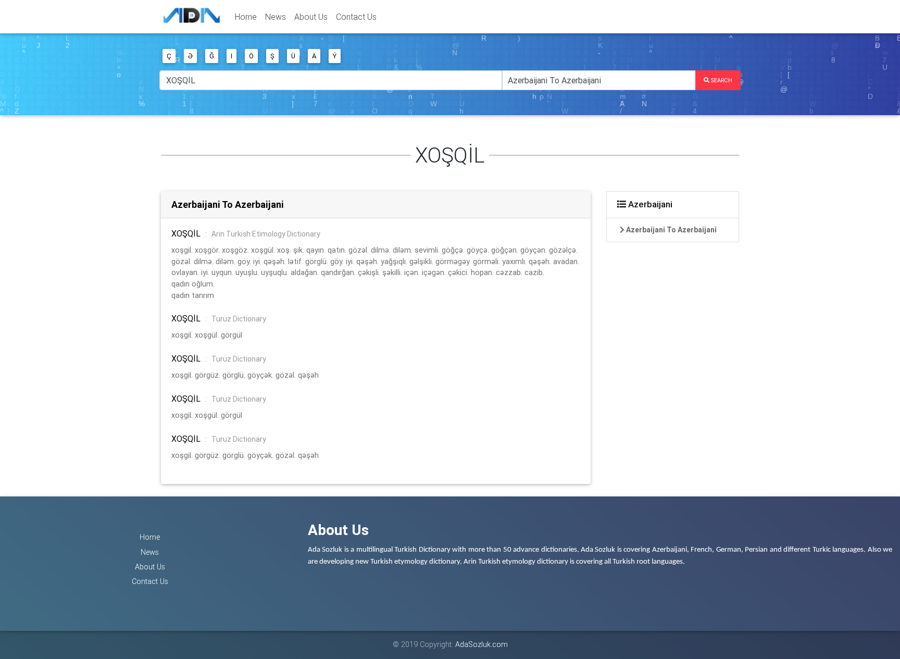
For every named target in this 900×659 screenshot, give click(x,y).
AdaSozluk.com (481, 644)
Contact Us (356, 16)
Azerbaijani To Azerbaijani (227, 204)
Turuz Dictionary (238, 319)
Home (246, 16)
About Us (311, 16)
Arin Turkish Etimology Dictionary (265, 234)
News (275, 16)
